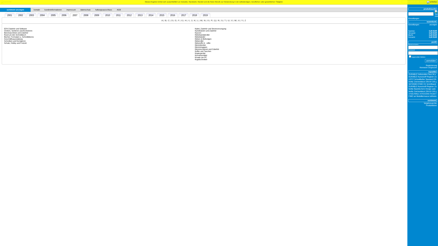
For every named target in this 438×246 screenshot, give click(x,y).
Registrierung (431, 65)
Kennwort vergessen (428, 67)
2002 (20, 15)
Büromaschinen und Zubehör (16, 33)
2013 (140, 15)
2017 (183, 15)
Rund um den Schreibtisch (15, 35)
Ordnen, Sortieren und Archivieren (18, 31)
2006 (64, 15)
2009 (96, 15)
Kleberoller (199, 41)
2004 (42, 15)
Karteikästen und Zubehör (205, 31)
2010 (107, 15)
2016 (172, 15)
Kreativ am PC (201, 57)
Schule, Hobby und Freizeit (15, 43)
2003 (31, 15)
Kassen (198, 33)
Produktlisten (431, 105)
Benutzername (413, 44)
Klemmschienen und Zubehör (207, 49)
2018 (194, 15)
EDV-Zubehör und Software (15, 29)
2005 (53, 15)
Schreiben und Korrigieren (15, 41)
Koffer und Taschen (203, 51)
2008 (85, 15)
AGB (119, 10)
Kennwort (411, 50)
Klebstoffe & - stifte (202, 43)
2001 (9, 15)
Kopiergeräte (200, 53)
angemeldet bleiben (418, 57)
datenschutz (85, 10)
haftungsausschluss (103, 10)
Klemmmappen (201, 47)
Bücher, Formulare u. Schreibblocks (19, 37)
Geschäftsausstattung (13, 39)
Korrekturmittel (201, 55)
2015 (161, 15)
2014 (151, 15)
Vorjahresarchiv (430, 103)
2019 (205, 15)
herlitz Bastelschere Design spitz (422, 89)
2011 (118, 15)
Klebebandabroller (202, 35)
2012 (129, 15)
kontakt (37, 10)
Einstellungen (413, 18)
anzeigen (433, 25)
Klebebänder (200, 37)
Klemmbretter (200, 45)
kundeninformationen (53, 10)
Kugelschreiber (201, 59)
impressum (71, 10)
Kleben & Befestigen (203, 39)
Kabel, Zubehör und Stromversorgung (210, 29)
